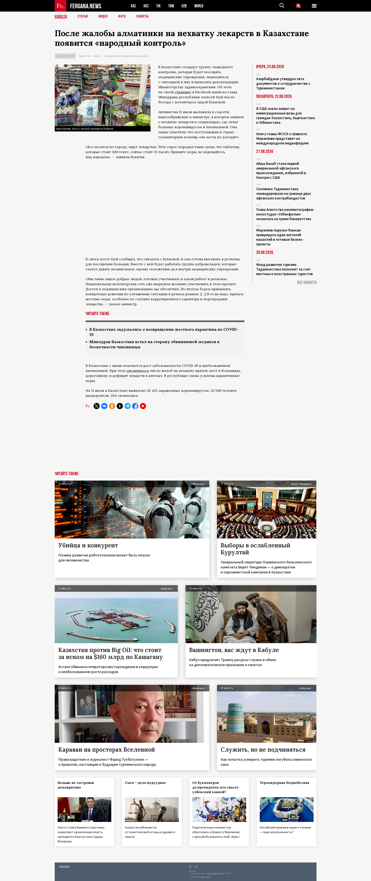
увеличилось (138, 370)
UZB (184, 5)
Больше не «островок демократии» (76, 785)
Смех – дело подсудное (145, 783)
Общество (84, 56)
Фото (122, 16)
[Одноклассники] (112, 406)
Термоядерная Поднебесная (284, 783)
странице (183, 92)
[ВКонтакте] (104, 406)
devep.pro (205, 877)
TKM (171, 5)
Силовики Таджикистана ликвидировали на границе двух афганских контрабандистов (283, 193)
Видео (103, 16)
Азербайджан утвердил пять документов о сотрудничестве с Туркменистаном (283, 83)
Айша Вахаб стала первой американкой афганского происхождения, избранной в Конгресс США (281, 170)
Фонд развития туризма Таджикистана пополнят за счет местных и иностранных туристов (284, 269)
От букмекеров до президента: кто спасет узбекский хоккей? (215, 787)
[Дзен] (120, 406)
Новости (61, 16)
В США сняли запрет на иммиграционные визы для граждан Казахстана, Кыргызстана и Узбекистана (285, 115)
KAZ (133, 5)
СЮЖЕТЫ (142, 16)
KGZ (146, 5)
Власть (97, 56)
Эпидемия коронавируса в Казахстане (126, 56)
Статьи (83, 16)
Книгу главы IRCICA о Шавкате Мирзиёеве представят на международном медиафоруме (282, 138)
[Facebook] (135, 406)
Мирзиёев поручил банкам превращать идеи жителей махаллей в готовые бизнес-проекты (280, 237)
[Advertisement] (185, 442)
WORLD (198, 5)
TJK (158, 5)
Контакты (64, 866)
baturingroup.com (215, 873)
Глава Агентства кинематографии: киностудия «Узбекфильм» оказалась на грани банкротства (285, 214)
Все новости (307, 282)
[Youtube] (143, 406)
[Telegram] (127, 406)
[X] (97, 406)
